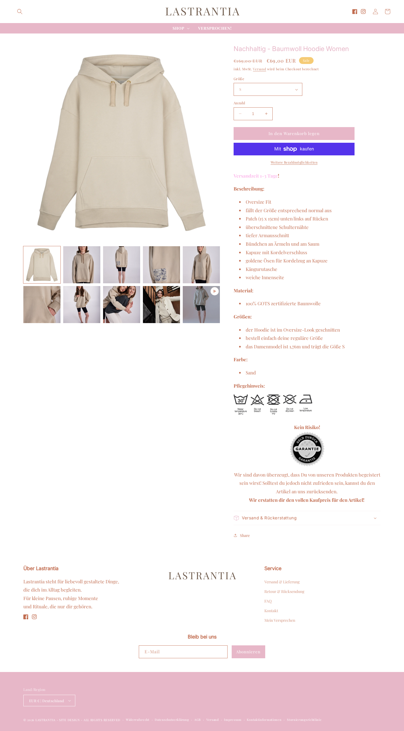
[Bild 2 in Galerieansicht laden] (81, 264)
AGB (197, 720)
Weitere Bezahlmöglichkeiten (294, 162)
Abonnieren (248, 651)
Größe (239, 78)
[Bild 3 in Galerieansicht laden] (121, 264)
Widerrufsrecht (138, 720)
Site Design (69, 720)
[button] (20, 11)
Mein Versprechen (279, 620)
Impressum (232, 720)
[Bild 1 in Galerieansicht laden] (41, 264)
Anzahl (239, 102)
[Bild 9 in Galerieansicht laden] (161, 304)
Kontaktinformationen (264, 720)
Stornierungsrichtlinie (304, 720)
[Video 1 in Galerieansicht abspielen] (201, 304)
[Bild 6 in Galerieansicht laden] (41, 304)
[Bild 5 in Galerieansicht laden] (201, 264)
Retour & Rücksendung (284, 591)
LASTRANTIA (45, 720)
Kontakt (271, 610)
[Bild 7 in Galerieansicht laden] (81, 304)
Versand (259, 69)
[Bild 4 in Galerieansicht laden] (161, 264)
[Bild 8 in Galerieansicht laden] (121, 304)
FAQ (268, 601)
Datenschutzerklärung (172, 720)
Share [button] (245, 535)
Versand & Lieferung (282, 581)
